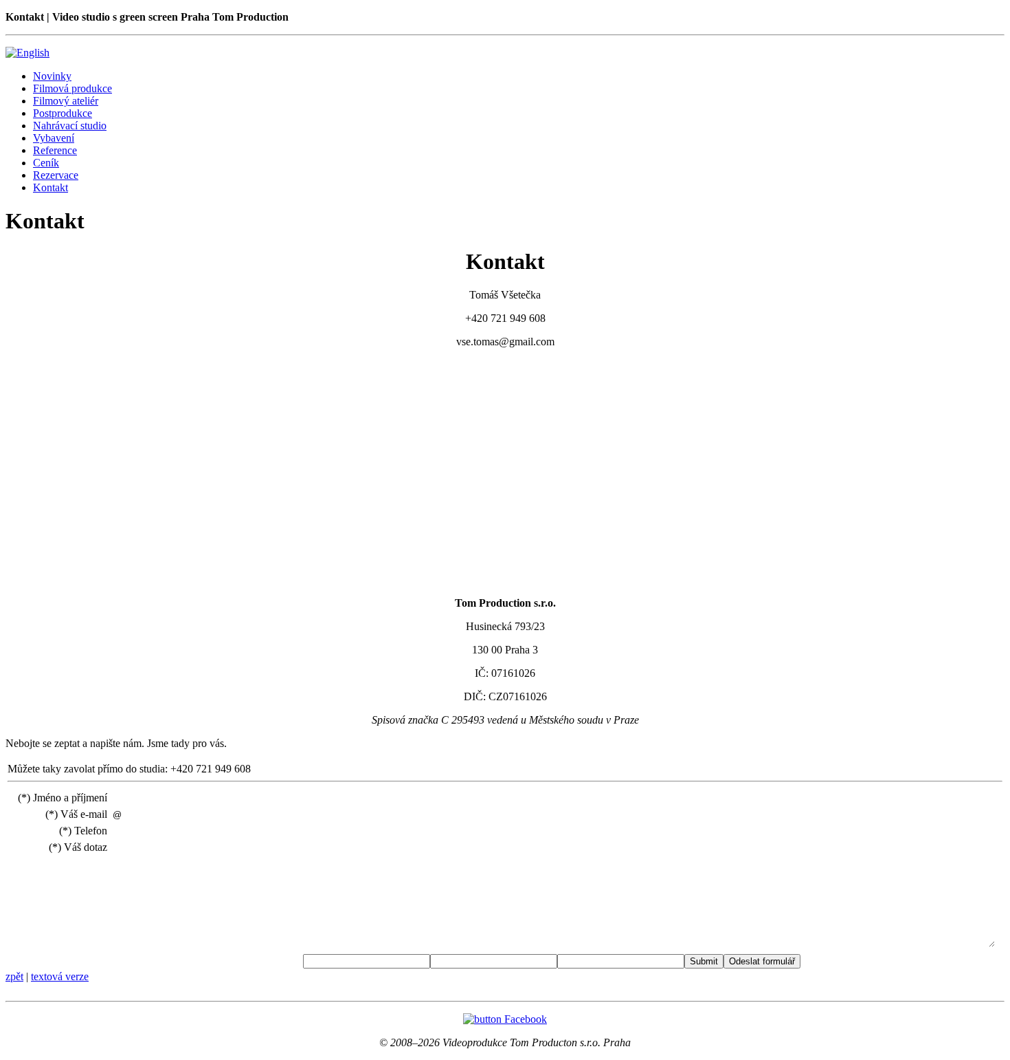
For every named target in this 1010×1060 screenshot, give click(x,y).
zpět (14, 976)
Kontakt (50, 187)
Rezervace (55, 175)
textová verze (60, 976)
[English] (27, 52)
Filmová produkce (72, 88)
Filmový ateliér (65, 101)
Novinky (52, 76)
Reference (55, 150)
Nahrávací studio (69, 125)
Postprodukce (62, 113)
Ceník (46, 163)
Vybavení (53, 138)
